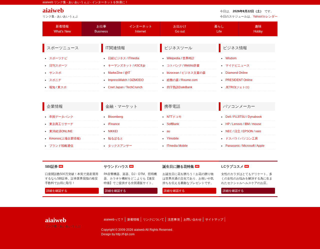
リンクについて (153, 219)
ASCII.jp (139, 65)
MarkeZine (115, 72)
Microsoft (248, 146)
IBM (247, 124)
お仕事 (101, 28)
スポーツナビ (58, 58)
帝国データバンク (61, 116)
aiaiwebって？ (114, 219)
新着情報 (62, 28)
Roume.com (189, 80)
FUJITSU (239, 116)
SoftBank (173, 124)
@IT (127, 72)
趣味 (258, 28)
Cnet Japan (116, 87)
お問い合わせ (193, 219)
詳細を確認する (56, 190)
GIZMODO (137, 80)
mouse (256, 124)
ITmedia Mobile (177, 146)
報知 (52, 87)
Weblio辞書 (192, 65)
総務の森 (173, 80)
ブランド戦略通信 (61, 146)
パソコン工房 (249, 138)
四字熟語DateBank (179, 87)
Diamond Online (237, 72)
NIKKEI (113, 131)
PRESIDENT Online (239, 80)
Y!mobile (173, 138)
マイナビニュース (238, 65)
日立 (237, 131)
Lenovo (237, 124)
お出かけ (179, 28)
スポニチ (55, 80)
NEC (229, 131)
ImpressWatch (117, 80)
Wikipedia (173, 58)
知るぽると (115, 138)
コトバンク (174, 65)
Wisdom (231, 58)
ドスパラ (232, 138)
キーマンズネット (120, 65)
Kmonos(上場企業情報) (64, 138)
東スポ (62, 87)
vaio (258, 131)
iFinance (114, 124)
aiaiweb (60, 12)
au (168, 131)
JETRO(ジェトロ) (237, 87)
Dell (228, 116)
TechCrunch (134, 87)
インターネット (140, 28)
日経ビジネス (117, 58)
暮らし (219, 28)
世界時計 (188, 58)
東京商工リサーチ (61, 124)
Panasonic (233, 146)
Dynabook (255, 116)
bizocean (173, 72)
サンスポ (55, 72)
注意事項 (174, 219)
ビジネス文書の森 (194, 72)
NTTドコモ (174, 116)
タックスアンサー (120, 146)
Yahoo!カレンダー (265, 16)
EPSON (247, 131)
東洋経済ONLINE (60, 131)
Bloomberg (115, 116)
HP (228, 124)
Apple (260, 146)
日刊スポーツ (58, 65)
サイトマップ (214, 219)
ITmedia (133, 58)
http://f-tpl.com (125, 234)
